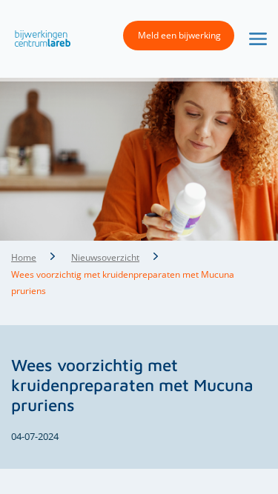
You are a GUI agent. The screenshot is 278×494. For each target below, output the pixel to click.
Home (23, 257)
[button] (38, 38)
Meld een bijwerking (179, 35)
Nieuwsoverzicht (105, 257)
